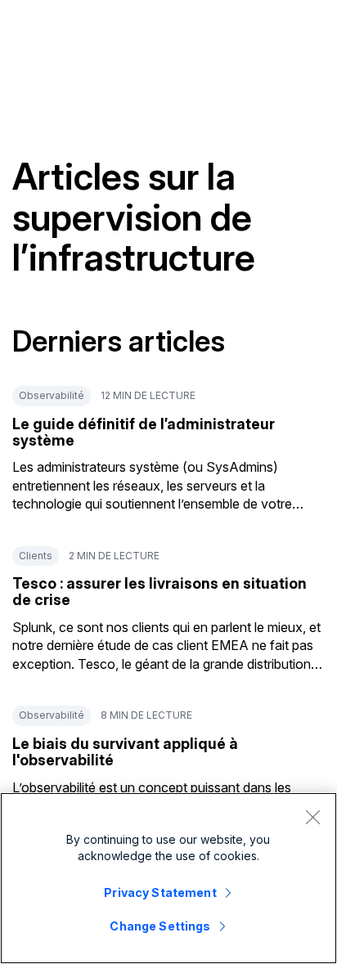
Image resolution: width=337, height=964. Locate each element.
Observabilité (51, 395)
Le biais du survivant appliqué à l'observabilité (125, 752)
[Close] (312, 817)
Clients (35, 555)
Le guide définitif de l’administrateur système (143, 432)
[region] (168, 878)
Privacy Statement (160, 892)
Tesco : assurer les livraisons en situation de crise (159, 591)
